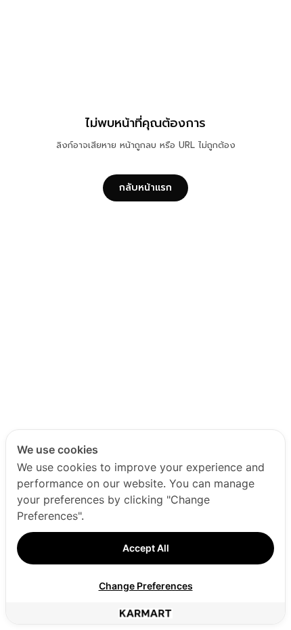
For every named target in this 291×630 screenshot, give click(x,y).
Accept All (145, 548)
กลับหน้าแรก (145, 187)
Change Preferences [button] (146, 585)
